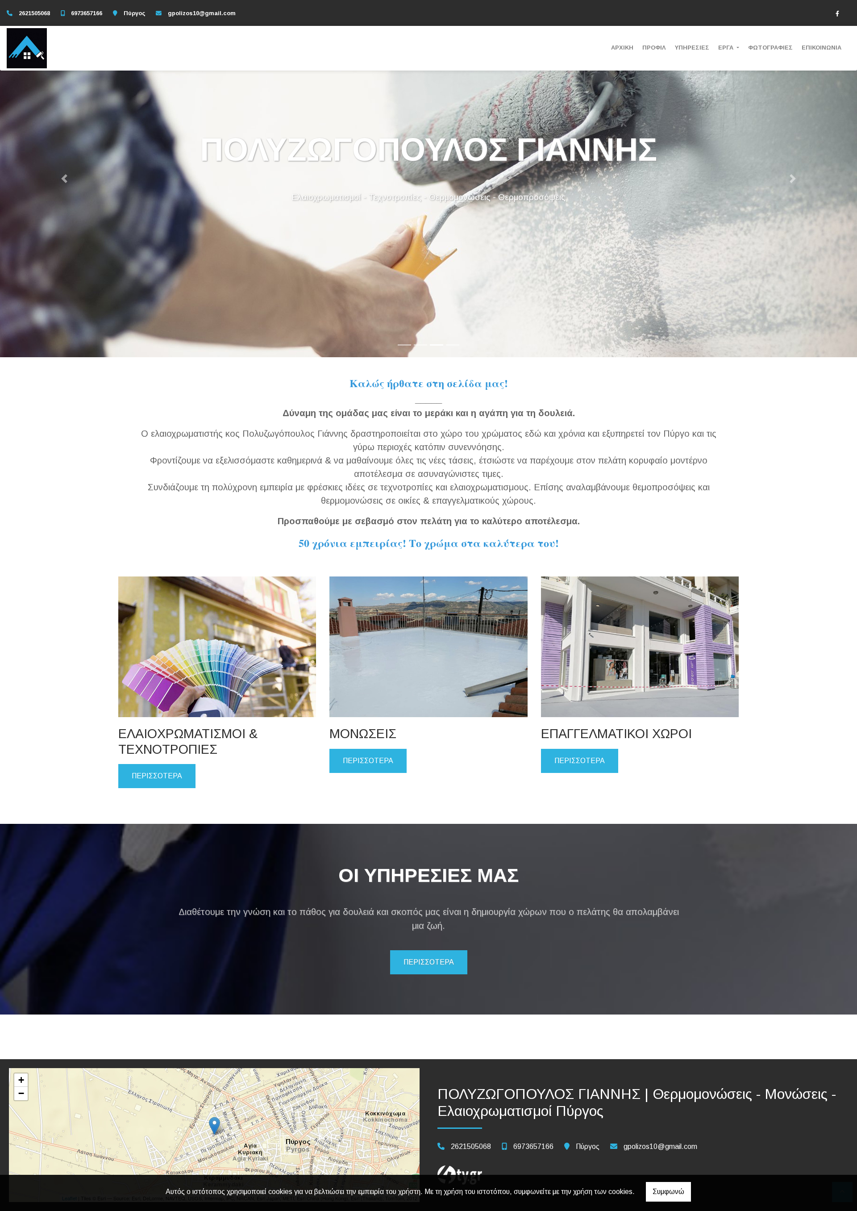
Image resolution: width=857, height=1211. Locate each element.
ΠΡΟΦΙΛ (654, 47)
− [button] (21, 1093)
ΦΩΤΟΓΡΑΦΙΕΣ (770, 47)
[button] (64, 178)
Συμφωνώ (668, 1191)
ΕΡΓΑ (726, 47)
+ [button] (21, 1080)
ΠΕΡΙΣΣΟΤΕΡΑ (157, 776)
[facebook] (837, 13)
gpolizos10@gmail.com (202, 13)
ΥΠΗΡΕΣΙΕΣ (692, 47)
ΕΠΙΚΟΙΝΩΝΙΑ (821, 47)
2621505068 (34, 13)
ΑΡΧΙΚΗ (622, 47)
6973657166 (86, 13)
